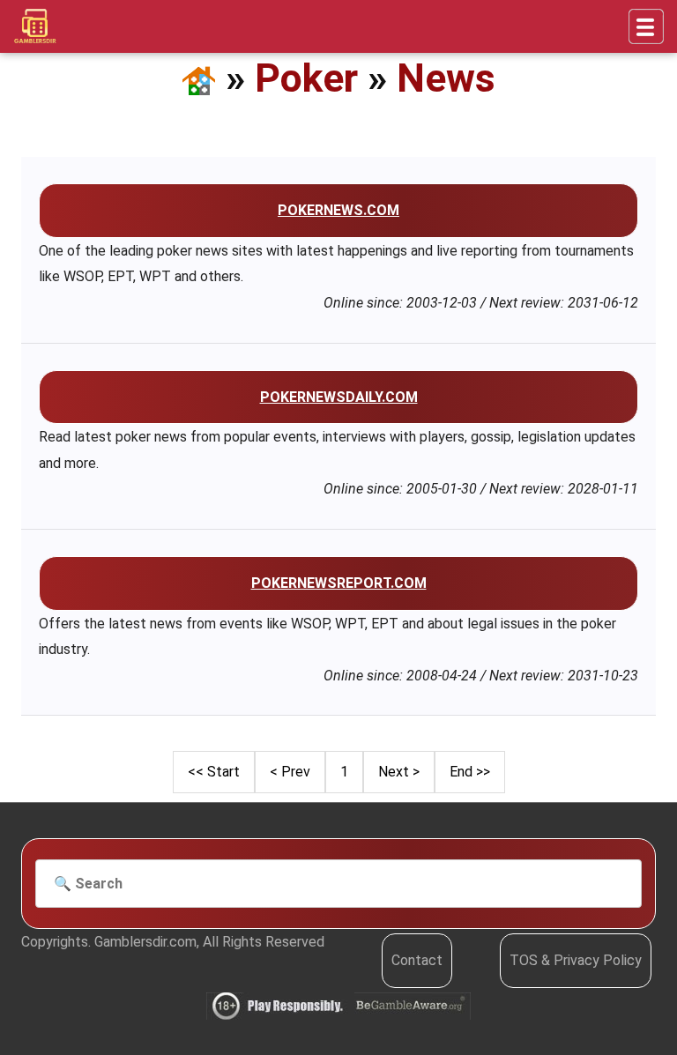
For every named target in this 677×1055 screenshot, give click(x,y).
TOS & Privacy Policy (576, 960)
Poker (306, 78)
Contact (417, 960)
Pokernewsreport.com (339, 583)
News (446, 78)
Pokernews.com (338, 210)
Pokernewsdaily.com (339, 397)
